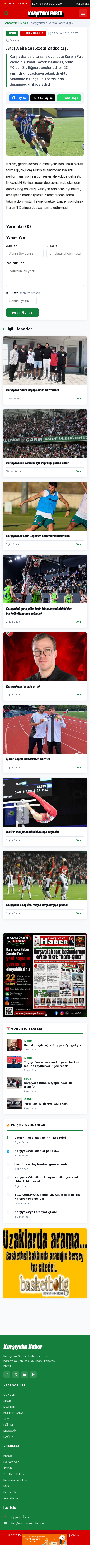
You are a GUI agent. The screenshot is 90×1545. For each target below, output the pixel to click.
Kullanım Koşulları (15, 1480)
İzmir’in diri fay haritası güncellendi (40, 1164)
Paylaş (21, 98)
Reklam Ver (11, 1462)
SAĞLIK (8, 1437)
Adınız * (11, 246)
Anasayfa (11, 23)
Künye (7, 1455)
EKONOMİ (9, 1406)
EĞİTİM (8, 1425)
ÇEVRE (7, 1418)
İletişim (8, 1468)
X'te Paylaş (45, 98)
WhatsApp (71, 98)
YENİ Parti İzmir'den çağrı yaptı (46, 1103)
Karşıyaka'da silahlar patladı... (36, 1151)
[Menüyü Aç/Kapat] (83, 13)
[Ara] (6, 13)
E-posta (51, 246)
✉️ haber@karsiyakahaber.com (24, 1523)
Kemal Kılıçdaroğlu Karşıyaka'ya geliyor (52, 1045)
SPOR (24, 23)
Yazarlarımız (11, 1498)
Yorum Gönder (22, 312)
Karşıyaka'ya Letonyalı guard (35, 1212)
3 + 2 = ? (23, 293)
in (24, 1374)
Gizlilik (75, 1535)
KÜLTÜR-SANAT (14, 1412)
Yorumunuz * (15, 263)
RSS (6, 1486)
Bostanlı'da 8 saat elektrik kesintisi (40, 1137)
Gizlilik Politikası (14, 1474)
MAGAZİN (10, 1431)
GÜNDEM (9, 1394)
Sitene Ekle (10, 1492)
